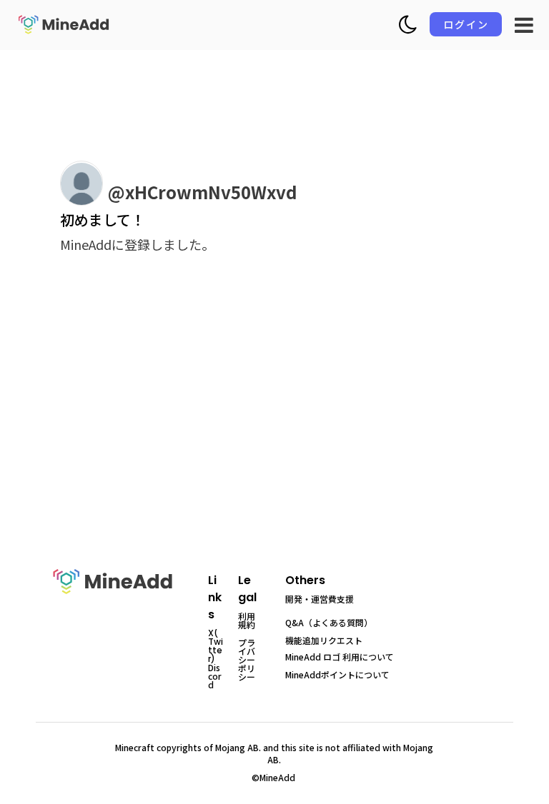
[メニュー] (524, 25)
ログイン (466, 24)
